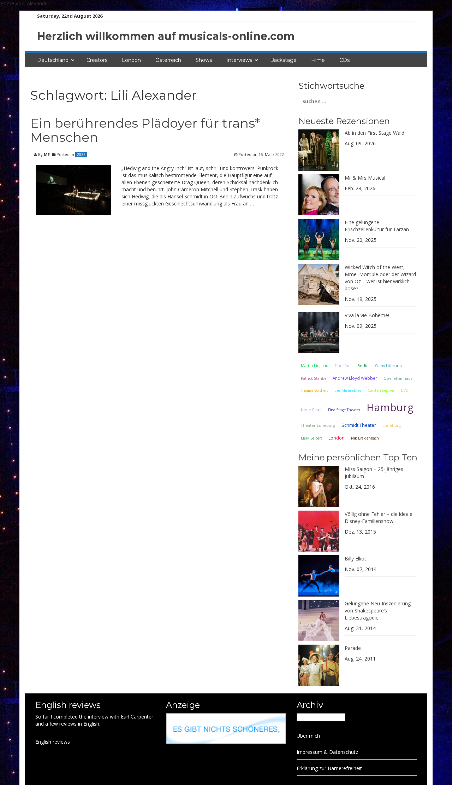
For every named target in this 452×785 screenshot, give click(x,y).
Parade (353, 648)
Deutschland (53, 60)
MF (47, 154)
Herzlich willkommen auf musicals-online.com (166, 36)
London (131, 60)
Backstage (283, 60)
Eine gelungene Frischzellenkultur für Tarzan (377, 226)
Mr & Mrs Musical (365, 177)
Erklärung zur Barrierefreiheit (329, 768)
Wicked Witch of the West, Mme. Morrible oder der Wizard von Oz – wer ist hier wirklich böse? (380, 278)
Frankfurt (343, 365)
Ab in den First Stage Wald (374, 132)
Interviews (239, 60)
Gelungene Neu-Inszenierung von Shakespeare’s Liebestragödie (378, 610)
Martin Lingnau (314, 365)
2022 (81, 154)
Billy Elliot (355, 558)
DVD (405, 390)
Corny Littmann (388, 365)
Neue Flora (311, 409)
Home (7, 3)
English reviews (52, 741)
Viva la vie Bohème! (367, 315)
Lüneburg (391, 425)
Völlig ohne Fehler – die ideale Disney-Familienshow (378, 517)
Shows (204, 60)
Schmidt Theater (358, 425)
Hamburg (390, 407)
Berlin (363, 365)
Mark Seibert (311, 438)
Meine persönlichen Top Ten (357, 457)
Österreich (168, 60)
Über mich (308, 735)
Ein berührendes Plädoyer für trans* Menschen (145, 130)
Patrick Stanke (313, 378)
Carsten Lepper (381, 390)
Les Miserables (347, 390)
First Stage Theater (344, 409)
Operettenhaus (397, 378)
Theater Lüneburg (318, 425)
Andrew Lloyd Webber (355, 378)
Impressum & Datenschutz (327, 752)
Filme (318, 60)
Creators (97, 60)
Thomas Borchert (314, 390)
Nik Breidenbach (365, 438)
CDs (344, 60)
